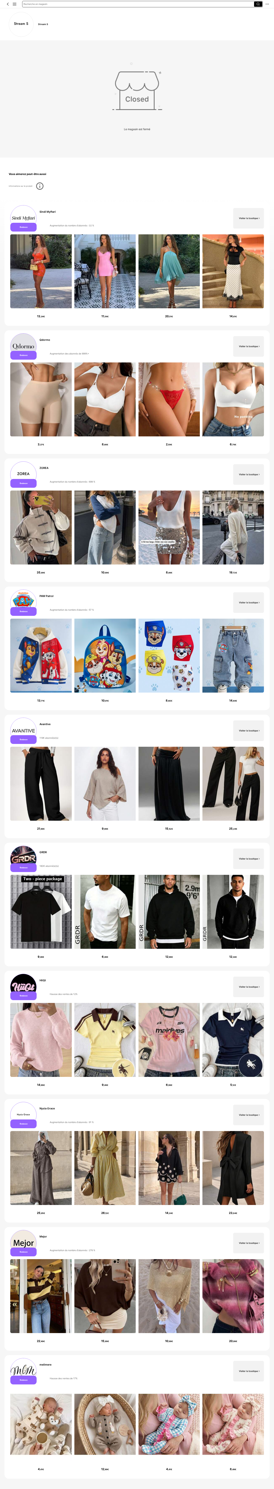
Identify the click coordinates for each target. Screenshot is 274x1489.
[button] (7, 4)
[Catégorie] (14, 4)
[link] (21, 24)
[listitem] (137, 264)
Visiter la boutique (248, 218)
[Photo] (23, 218)
